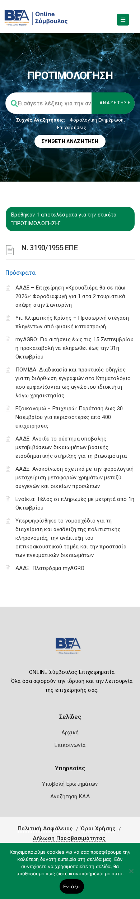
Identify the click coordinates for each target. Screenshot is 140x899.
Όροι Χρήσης (98, 828)
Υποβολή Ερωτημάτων (70, 784)
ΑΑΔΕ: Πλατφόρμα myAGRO (50, 568)
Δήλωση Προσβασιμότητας (69, 838)
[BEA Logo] (70, 649)
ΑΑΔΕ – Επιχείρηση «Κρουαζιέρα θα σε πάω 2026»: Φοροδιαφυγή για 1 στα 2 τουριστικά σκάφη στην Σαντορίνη (70, 296)
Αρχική (70, 732)
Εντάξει (72, 886)
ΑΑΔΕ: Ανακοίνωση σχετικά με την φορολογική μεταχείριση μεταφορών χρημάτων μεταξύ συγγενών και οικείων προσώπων (74, 477)
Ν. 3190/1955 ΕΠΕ (50, 247)
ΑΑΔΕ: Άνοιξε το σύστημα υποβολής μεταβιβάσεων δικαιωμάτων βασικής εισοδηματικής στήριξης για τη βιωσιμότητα (71, 447)
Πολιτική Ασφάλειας (45, 828)
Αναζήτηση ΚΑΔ (70, 796)
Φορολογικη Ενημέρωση (97, 120)
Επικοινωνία (70, 745)
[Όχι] (131, 874)
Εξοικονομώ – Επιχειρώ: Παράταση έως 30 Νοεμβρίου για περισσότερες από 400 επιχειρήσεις (69, 417)
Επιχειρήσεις (72, 127)
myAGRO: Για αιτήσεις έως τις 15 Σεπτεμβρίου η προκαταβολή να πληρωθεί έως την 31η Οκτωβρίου (74, 348)
